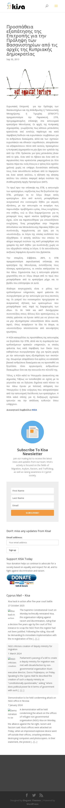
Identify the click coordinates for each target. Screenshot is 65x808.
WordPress (32, 804)
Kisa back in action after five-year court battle (30, 601)
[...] (37, 638)
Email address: (14, 537)
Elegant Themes (32, 800)
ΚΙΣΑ (34, 409)
